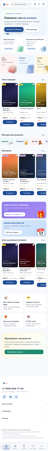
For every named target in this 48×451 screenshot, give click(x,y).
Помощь (5, 418)
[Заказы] (35, 4)
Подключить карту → (16, 352)
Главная (6, 448)
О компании (6, 411)
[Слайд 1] (4, 33)
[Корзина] (43, 4)
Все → (44, 80)
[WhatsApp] (16, 396)
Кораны (7, 142)
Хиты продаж (31, 29)
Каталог (15, 448)
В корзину (10, 122)
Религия (23, 142)
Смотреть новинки (13, 29)
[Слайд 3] (10, 33)
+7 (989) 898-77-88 (13, 388)
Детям (37, 142)
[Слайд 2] (7, 33)
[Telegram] (10, 396)
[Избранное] (39, 4)
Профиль (42, 448)
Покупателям (7, 404)
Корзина (24, 448)
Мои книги (33, 448)
